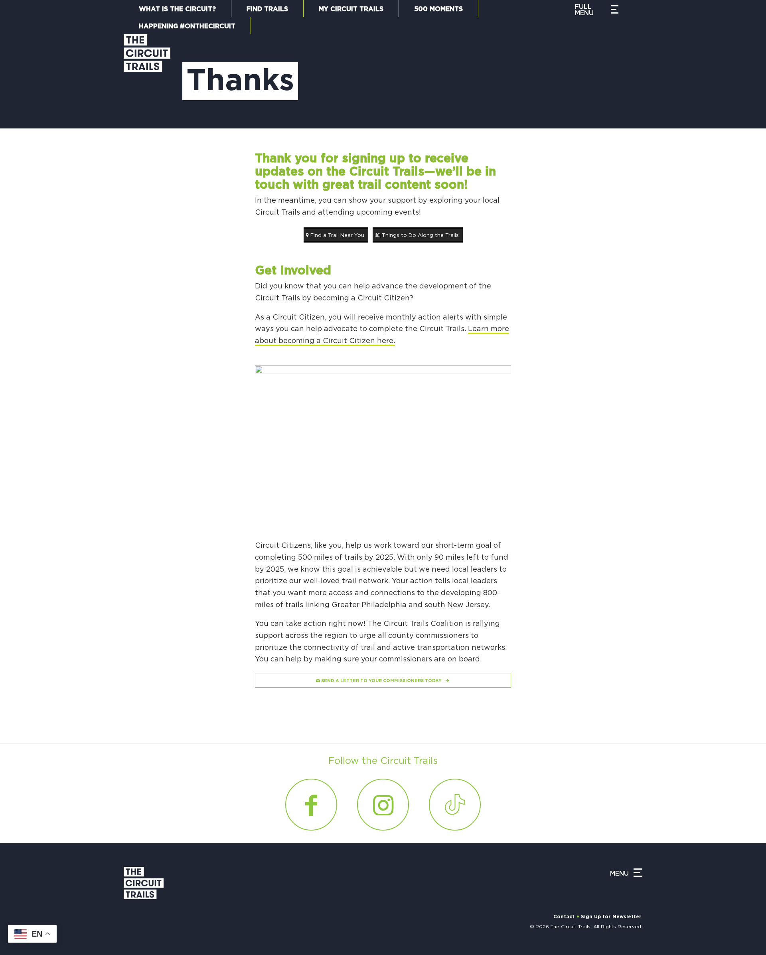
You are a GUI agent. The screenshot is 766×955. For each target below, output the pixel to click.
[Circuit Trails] (147, 73)
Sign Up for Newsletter (611, 916)
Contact (563, 916)
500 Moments (438, 9)
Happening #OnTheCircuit (187, 26)
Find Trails (267, 9)
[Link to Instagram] (383, 805)
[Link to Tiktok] (455, 805)
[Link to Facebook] (311, 805)
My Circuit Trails (351, 9)
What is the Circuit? (177, 9)
